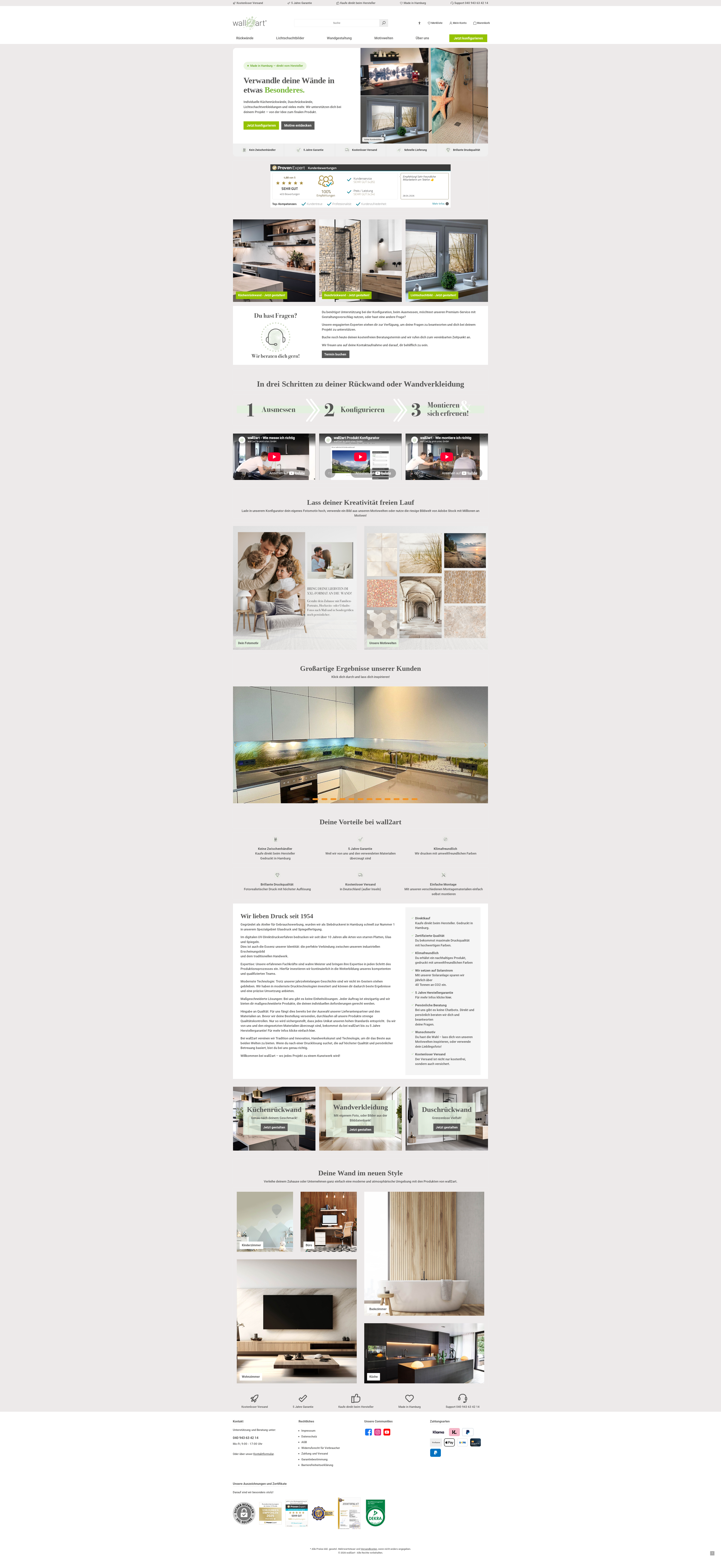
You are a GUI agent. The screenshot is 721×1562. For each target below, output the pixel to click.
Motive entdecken (297, 125)
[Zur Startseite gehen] (250, 23)
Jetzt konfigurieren (468, 38)
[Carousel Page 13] (415, 799)
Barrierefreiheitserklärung (317, 1465)
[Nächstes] (485, 745)
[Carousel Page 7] (360, 799)
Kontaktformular (263, 1454)
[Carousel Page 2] (315, 799)
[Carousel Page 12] (406, 799)
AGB (304, 1442)
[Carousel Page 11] (397, 799)
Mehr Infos (438, 203)
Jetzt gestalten (274, 1127)
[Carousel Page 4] (333, 799)
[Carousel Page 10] (388, 799)
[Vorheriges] (236, 745)
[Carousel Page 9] (379, 799)
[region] (360, 744)
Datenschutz (309, 1436)
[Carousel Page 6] (351, 799)
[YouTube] (387, 1432)
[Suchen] (383, 23)
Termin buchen (335, 354)
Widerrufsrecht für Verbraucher (320, 1448)
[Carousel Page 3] (324, 799)
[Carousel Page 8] (370, 799)
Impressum (308, 1430)
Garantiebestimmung (314, 1459)
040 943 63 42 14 (245, 1438)
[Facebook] (368, 1432)
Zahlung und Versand (314, 1453)
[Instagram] (377, 1432)
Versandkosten (369, 1549)
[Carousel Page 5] (342, 799)
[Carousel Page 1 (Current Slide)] (306, 799)
